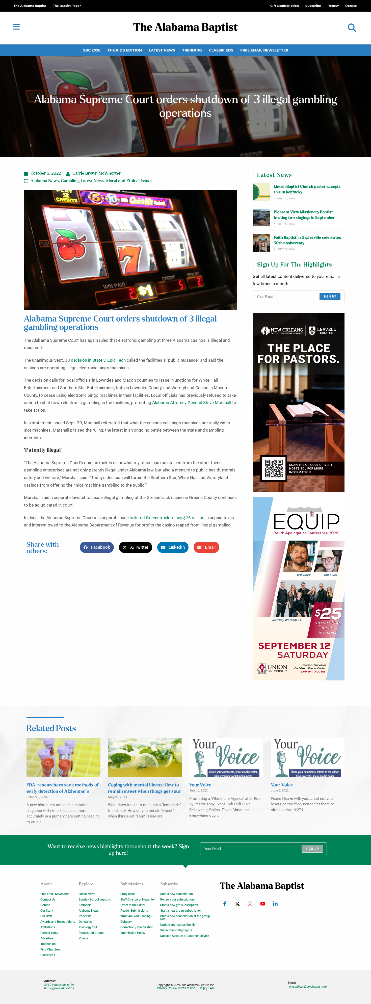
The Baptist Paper (67, 6)
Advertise (46, 938)
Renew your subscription (177, 899)
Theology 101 (88, 927)
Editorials (85, 905)
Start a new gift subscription (179, 905)
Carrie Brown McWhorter (96, 173)
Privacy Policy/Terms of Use (176, 988)
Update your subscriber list (178, 925)
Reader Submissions (134, 910)
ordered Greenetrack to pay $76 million (167, 517)
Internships (48, 944)
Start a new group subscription (181, 910)
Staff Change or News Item (138, 899)
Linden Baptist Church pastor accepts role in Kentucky (307, 189)
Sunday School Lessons (95, 899)
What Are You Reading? (136, 916)
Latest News (162, 50)
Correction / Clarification (136, 927)
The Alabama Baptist (30, 6)
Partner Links (49, 933)
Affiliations (47, 927)
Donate (45, 905)
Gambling (70, 181)
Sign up (330, 296)
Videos (83, 938)
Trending (192, 50)
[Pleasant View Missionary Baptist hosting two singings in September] (261, 217)
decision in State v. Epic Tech (98, 360)
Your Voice (200, 785)
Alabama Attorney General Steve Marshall (191, 402)
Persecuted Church (91, 933)
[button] (352, 27)
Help (202, 988)
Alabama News (45, 181)
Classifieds (221, 50)
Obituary (126, 921)
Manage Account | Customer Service (184, 936)
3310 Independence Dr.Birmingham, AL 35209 (59, 986)
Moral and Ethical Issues (129, 181)
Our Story (46, 910)
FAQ (211, 988)
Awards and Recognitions (57, 921)
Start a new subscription (176, 894)
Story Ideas (127, 894)
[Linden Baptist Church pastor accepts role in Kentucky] (261, 192)
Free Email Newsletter (264, 50)
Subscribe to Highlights (176, 930)
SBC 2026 (91, 50)
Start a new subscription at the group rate (185, 917)
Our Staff (46, 916)
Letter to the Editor (132, 905)
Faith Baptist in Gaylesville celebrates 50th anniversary (307, 240)
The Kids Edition (125, 50)
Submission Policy (132, 933)
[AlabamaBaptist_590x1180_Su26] (298, 588)
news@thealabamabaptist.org (307, 986)
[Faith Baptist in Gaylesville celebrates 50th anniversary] (261, 243)
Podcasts (85, 916)
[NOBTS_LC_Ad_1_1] (298, 402)
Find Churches (50, 949)
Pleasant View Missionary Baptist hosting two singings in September (304, 215)
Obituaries (85, 921)
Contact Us (47, 899)
